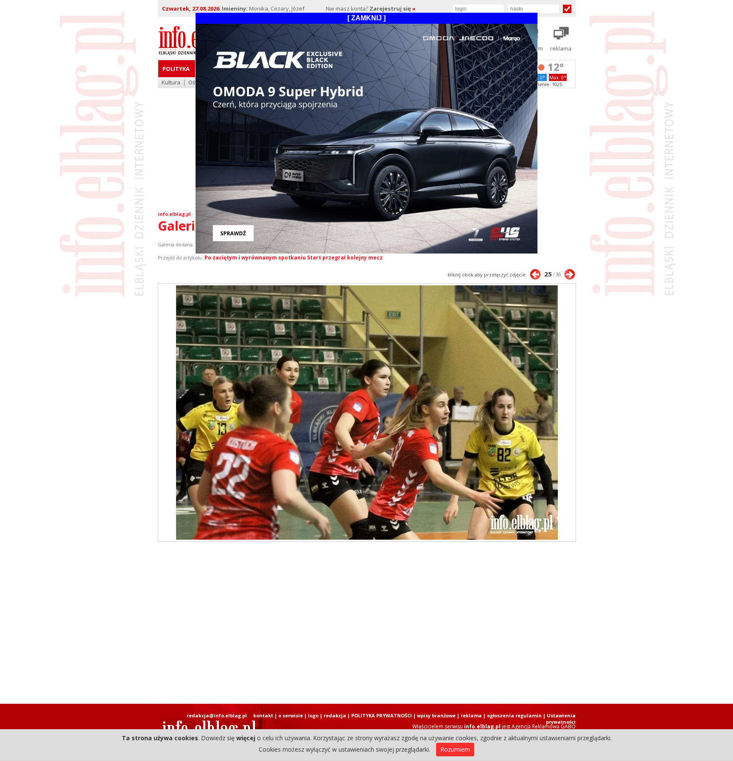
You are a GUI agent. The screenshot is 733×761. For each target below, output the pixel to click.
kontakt (263, 715)
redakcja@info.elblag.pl (217, 715)
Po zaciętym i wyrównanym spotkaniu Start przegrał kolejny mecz (293, 257)
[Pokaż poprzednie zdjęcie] (535, 274)
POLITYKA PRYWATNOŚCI (381, 715)
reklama (471, 715)
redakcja (335, 715)
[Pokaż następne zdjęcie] (569, 274)
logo (313, 715)
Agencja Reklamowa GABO (544, 726)
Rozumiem (455, 749)
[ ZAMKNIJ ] (366, 18)
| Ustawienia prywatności (559, 718)
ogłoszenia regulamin (514, 715)
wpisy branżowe (436, 715)
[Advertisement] (366, 622)
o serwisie (290, 715)
